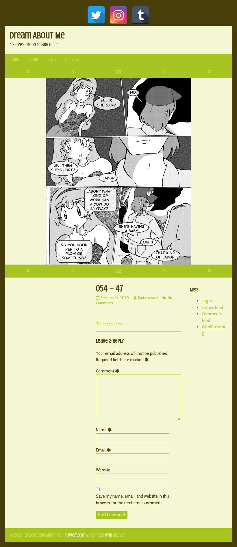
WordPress (95, 535)
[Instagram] (118, 15)
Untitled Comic (111, 324)
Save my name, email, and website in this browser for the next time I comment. (132, 499)
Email (104, 450)
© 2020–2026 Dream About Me (36, 535)
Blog (52, 59)
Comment (108, 371)
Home (14, 59)
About (33, 59)
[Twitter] (96, 15)
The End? (72, 59)
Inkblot (119, 535)
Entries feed (212, 307)
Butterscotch (148, 297)
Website (103, 470)
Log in (207, 301)
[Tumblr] (141, 15)
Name (105, 429)
